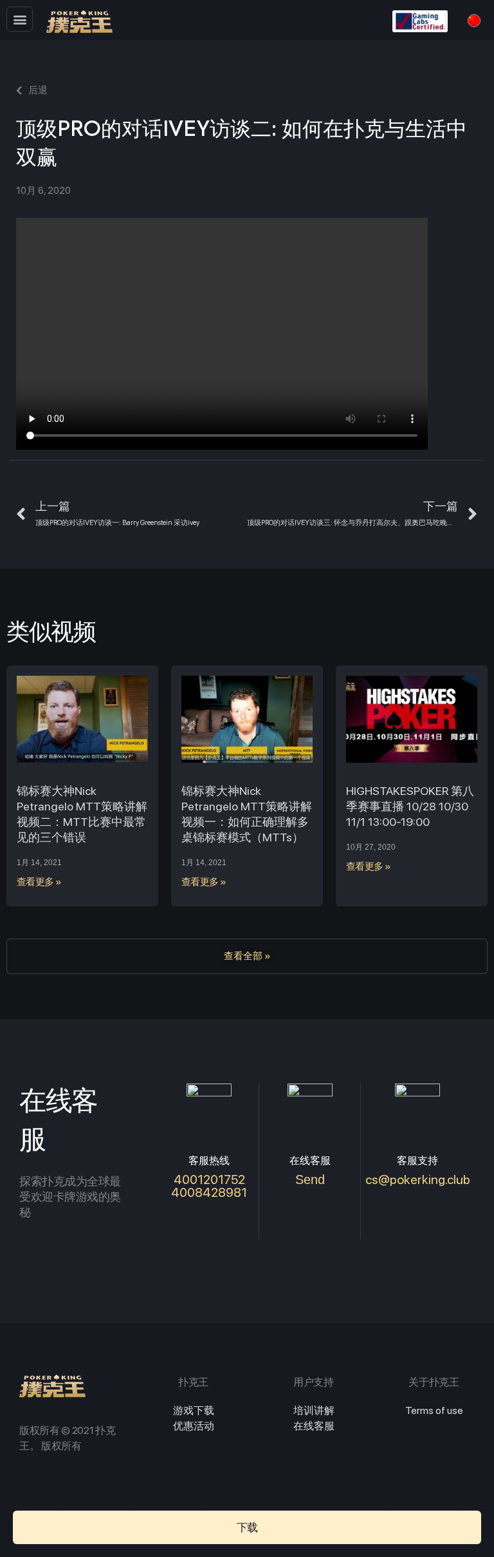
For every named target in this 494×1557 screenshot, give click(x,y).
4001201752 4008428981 (209, 1186)
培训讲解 (313, 1410)
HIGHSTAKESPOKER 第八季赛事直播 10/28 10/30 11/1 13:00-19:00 (410, 806)
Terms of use (434, 1410)
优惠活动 (193, 1426)
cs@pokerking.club (417, 1179)
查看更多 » (39, 882)
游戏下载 (193, 1410)
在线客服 (313, 1426)
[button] (19, 19)
